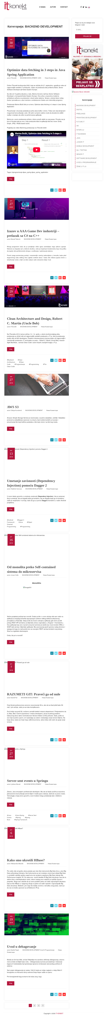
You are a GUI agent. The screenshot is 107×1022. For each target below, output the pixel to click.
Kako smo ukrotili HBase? (26, 860)
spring (19, 817)
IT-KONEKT (59, 1013)
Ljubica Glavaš (15, 784)
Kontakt (64, 7)
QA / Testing (81, 150)
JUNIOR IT (80, 142)
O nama (42, 7)
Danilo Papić (15, 950)
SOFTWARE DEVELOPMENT (86, 158)
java (21, 522)
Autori (53, 7)
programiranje (20, 364)
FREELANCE (80, 114)
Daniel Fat (14, 697)
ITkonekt (14, 78)
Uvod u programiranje (47, 950)
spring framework (21, 820)
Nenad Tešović (15, 239)
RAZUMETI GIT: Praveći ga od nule (33, 694)
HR (77, 126)
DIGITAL (79, 110)
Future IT (80, 122)
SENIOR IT (80, 154)
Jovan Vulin (14, 575)
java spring (20, 815)
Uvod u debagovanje (21, 946)
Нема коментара (50, 78)
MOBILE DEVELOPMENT (85, 146)
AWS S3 (13, 407)
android (10, 520)
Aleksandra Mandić (17, 863)
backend (11, 360)
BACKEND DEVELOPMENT (28, 78)
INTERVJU (80, 130)
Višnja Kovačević (16, 410)
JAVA (39, 78)
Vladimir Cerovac (16, 489)
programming (34, 364)
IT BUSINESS (81, 134)
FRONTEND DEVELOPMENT (86, 118)
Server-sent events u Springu (27, 781)
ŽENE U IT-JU (81, 166)
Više (10, 179)
